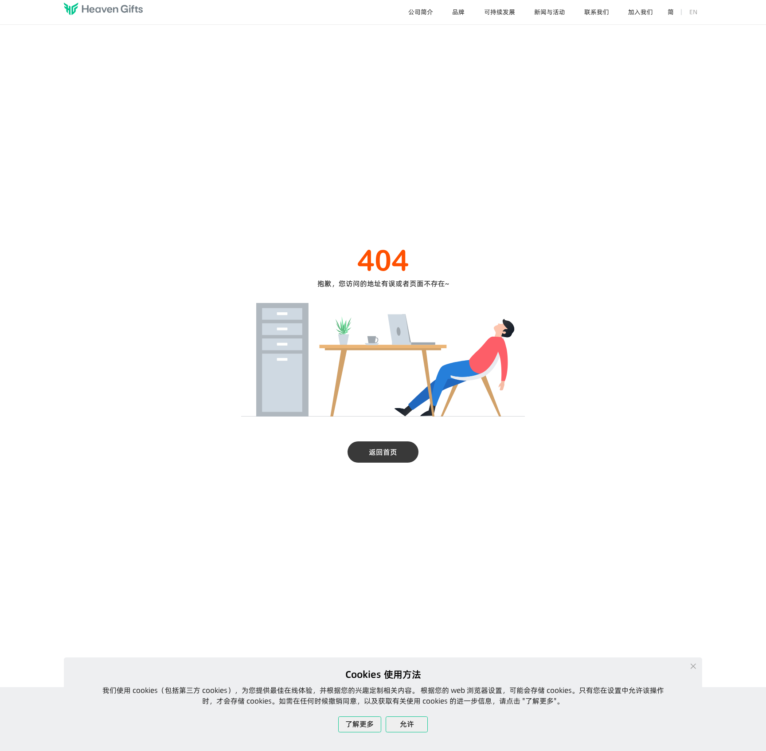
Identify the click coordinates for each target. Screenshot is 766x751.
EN (693, 12)
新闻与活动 (549, 12)
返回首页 (383, 452)
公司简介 (420, 12)
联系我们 (596, 12)
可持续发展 (499, 12)
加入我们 (640, 12)
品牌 (458, 12)
